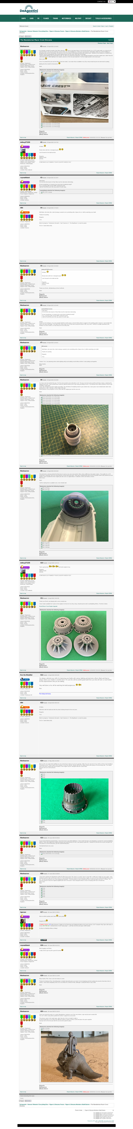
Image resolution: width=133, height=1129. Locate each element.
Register (111, 26)
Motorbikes (66, 18)
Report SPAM (78, 137)
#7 (41, 342)
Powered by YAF (91, 1120)
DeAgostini (23, 31)
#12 (41, 675)
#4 (41, 208)
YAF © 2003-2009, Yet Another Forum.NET (105, 1120)
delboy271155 (25, 142)
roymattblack (25, 177)
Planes (46, 18)
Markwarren (24, 46)
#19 (41, 975)
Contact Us (101, 1)
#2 (41, 142)
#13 (41, 703)
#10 (41, 563)
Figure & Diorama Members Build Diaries (77, 31)
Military (78, 18)
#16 (41, 873)
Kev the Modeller (26, 675)
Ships (24, 18)
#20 (41, 1011)
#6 (41, 305)
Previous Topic (102, 43)
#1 (41, 46)
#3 (41, 177)
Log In (106, 26)
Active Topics (100, 26)
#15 (41, 838)
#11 (41, 598)
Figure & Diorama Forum (56, 31)
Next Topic (110, 43)
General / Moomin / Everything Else (38, 31)
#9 (41, 471)
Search (95, 26)
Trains (55, 18)
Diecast (88, 18)
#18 (41, 945)
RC (38, 18)
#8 (41, 380)
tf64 (21, 208)
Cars (31, 18)
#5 (41, 266)
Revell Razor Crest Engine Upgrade (48, 606)
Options (110, 40)
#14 (41, 761)
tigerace (23, 912)
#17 (41, 912)
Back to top (23, 137)
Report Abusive (71, 137)
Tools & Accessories (103, 18)
